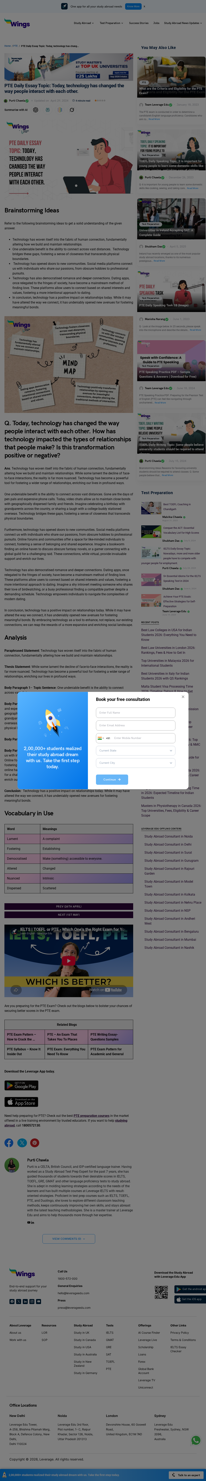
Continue (110, 780)
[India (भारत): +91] (100, 738)
